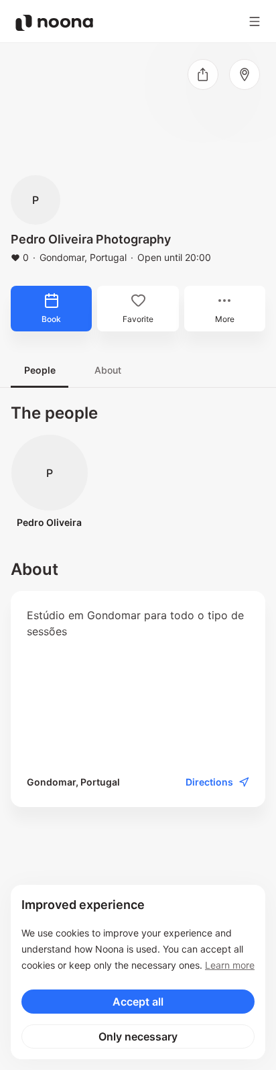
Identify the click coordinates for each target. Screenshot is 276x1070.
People (40, 370)
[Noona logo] (54, 23)
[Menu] (254, 21)
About (107, 370)
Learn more (230, 965)
